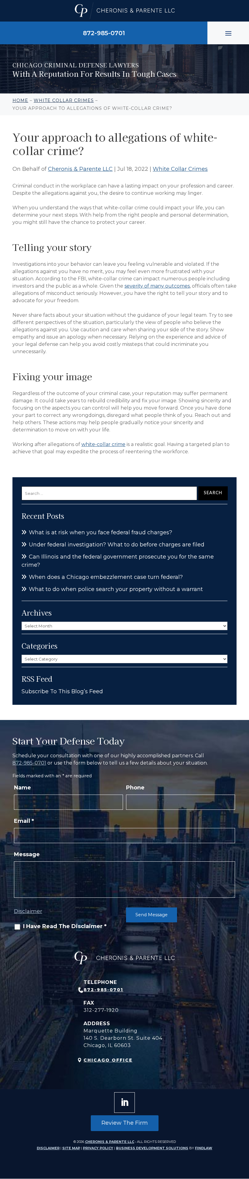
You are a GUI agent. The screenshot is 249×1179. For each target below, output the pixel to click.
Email (24, 821)
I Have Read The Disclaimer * (65, 926)
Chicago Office (108, 1060)
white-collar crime (103, 444)
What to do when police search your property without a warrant (116, 589)
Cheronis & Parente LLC (80, 169)
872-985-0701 (104, 33)
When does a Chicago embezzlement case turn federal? (106, 577)
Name (22, 787)
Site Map (71, 1148)
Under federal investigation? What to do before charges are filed (116, 544)
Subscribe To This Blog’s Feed (62, 691)
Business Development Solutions (152, 1148)
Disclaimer (28, 911)
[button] (228, 33)
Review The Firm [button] (124, 1123)
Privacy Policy (98, 1148)
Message (27, 854)
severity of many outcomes (157, 286)
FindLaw (203, 1148)
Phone (135, 787)
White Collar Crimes (180, 169)
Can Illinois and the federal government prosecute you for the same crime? (118, 560)
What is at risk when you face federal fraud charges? (100, 532)
